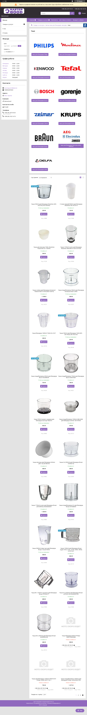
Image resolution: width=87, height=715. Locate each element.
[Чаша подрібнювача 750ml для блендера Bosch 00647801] (71, 363)
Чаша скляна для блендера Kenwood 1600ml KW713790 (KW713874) (44, 290)
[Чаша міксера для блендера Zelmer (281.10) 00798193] (44, 449)
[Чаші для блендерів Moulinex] (71, 45)
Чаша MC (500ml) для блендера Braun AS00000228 (44, 636)
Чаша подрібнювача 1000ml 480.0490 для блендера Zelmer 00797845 (71, 419)
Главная (31, 20)
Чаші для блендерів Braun (39, 146)
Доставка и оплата (65, 20)
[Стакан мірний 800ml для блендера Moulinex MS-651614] (71, 191)
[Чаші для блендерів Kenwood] (44, 68)
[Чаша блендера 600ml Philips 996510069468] (71, 622)
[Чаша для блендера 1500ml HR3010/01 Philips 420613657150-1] (44, 665)
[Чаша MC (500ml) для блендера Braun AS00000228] (44, 622)
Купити (44, 214)
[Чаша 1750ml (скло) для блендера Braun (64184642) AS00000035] (44, 492)
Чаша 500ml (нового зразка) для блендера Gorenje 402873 (44, 419)
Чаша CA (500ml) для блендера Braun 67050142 (71, 462)
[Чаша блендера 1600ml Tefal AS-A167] (44, 320)
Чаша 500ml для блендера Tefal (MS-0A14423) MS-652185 (71, 333)
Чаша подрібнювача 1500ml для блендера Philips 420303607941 (71, 679)
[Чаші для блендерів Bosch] (44, 91)
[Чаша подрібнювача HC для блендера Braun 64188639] (71, 492)
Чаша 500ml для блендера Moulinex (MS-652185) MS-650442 (44, 204)
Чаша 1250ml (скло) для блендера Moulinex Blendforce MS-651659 (71, 247)
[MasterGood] (14, 11)
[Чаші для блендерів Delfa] (44, 160)
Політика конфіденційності (54, 703)
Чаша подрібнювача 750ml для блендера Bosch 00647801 (71, 376)
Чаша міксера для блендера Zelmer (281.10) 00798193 (44, 462)
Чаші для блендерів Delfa (39, 169)
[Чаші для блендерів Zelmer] (44, 114)
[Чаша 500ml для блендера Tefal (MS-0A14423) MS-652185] (71, 320)
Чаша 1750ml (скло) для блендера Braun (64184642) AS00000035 (44, 506)
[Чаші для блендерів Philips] (44, 45)
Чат (81, 710)
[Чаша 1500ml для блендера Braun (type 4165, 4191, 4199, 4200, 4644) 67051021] (71, 535)
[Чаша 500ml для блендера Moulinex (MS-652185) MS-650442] (44, 191)
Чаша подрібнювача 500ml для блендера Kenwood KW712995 (71, 290)
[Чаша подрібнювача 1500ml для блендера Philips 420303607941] (71, 665)
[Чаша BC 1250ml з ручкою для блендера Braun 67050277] (44, 579)
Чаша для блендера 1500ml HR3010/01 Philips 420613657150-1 (44, 679)
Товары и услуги (43, 20)
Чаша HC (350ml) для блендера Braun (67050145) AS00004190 (71, 593)
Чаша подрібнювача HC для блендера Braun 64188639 (71, 506)
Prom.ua (52, 701)
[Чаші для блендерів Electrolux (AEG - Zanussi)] (71, 137)
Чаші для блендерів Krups (66, 123)
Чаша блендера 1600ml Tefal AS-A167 (44, 333)
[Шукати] (72, 13)
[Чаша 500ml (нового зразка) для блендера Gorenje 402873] (44, 406)
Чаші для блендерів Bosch (40, 100)
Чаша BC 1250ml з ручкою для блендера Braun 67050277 (44, 593)
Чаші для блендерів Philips (40, 54)
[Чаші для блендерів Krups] (71, 114)
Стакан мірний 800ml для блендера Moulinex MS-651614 (71, 204)
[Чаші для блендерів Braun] (44, 137)
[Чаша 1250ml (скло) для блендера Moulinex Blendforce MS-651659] (71, 234)
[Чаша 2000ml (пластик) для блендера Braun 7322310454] (44, 535)
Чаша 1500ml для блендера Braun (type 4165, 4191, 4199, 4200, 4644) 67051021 (71, 550)
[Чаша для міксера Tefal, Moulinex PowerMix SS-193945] (44, 234)
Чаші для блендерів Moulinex (67, 54)
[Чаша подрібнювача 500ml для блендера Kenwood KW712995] (71, 277)
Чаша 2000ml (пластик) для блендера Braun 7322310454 (44, 549)
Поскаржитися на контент (40, 703)
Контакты (54, 20)
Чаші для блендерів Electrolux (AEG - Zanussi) (71, 146)
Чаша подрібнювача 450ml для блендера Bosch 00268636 (44, 376)
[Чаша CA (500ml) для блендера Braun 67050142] (71, 449)
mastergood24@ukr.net (10, 88)
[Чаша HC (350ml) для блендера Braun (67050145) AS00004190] (71, 579)
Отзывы (5, 33)
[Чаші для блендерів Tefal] (71, 68)
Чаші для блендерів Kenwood (40, 77)
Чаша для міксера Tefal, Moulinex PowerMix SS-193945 (44, 247)
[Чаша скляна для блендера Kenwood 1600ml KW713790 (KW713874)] (44, 277)
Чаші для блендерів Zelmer (40, 123)
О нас (4, 28)
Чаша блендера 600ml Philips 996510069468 (71, 636)
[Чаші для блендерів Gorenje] (71, 91)
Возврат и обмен (78, 20)
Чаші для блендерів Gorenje (67, 100)
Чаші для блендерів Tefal (66, 77)
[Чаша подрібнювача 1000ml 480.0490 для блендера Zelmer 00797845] (71, 406)
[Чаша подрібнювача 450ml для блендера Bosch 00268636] (44, 363)
